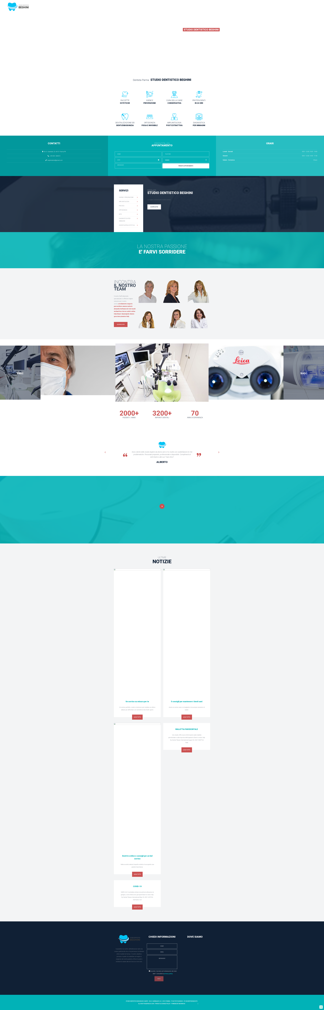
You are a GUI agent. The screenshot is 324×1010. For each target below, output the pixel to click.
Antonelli (199, 317)
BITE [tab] (120, 214)
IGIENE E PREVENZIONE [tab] (126, 197)
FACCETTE (125, 100)
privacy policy (168, 973)
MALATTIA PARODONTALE (186, 729)
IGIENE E (149, 100)
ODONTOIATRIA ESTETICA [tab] (127, 225)
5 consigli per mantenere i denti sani (186, 701)
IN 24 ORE (199, 103)
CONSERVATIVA (174, 103)
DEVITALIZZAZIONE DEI (125, 123)
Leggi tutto (137, 717)
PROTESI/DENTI (199, 100)
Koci (174, 317)
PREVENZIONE (149, 103)
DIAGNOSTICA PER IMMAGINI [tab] (124, 220)
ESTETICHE (125, 103)
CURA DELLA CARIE (174, 100)
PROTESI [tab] (121, 206)
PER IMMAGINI (199, 125)
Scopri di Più (154, 207)
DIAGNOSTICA (199, 123)
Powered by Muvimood (178, 1003)
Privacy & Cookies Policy (163, 1003)
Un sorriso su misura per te (137, 701)
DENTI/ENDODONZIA (125, 125)
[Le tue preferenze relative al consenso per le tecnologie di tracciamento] (321, 1007)
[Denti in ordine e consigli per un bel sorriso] (137, 786)
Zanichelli (199, 292)
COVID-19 (137, 886)
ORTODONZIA (149, 123)
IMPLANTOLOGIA (174, 123)
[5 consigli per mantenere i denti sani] (186, 632)
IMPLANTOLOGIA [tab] (124, 201)
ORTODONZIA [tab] (123, 210)
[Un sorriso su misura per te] (137, 632)
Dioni (150, 317)
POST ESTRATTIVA (174, 125)
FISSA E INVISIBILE (150, 125)
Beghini (150, 290)
